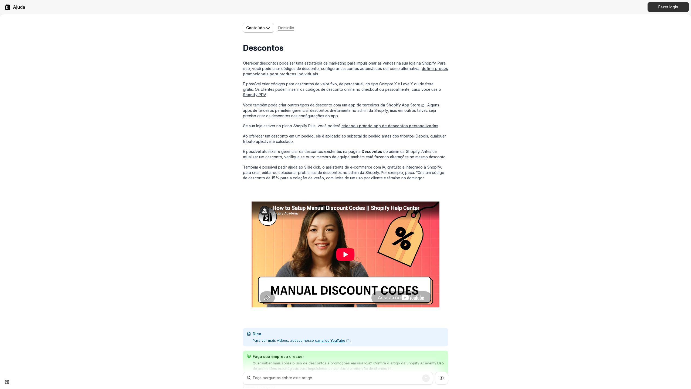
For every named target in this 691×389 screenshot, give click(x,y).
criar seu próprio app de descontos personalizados (389, 125)
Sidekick (312, 167)
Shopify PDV (254, 94)
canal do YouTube (330, 340)
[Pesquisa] (426, 378)
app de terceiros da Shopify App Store (384, 105)
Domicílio (286, 27)
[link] (14, 7)
